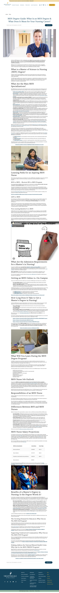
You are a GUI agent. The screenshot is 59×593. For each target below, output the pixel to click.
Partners (48, 576)
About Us (22, 572)
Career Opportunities (42, 576)
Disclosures (32, 572)
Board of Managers (24, 574)
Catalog (39, 578)
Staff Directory (41, 574)
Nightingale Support (41, 582)
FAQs (22, 582)
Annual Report (23, 578)
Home (7, 14)
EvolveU (48, 578)
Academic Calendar (41, 580)
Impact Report (23, 580)
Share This (48, 25)
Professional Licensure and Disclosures (32, 577)
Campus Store (49, 580)
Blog (10, 14)
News (48, 574)
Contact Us (40, 572)
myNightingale (49, 582)
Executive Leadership (25, 576)
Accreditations (32, 574)
